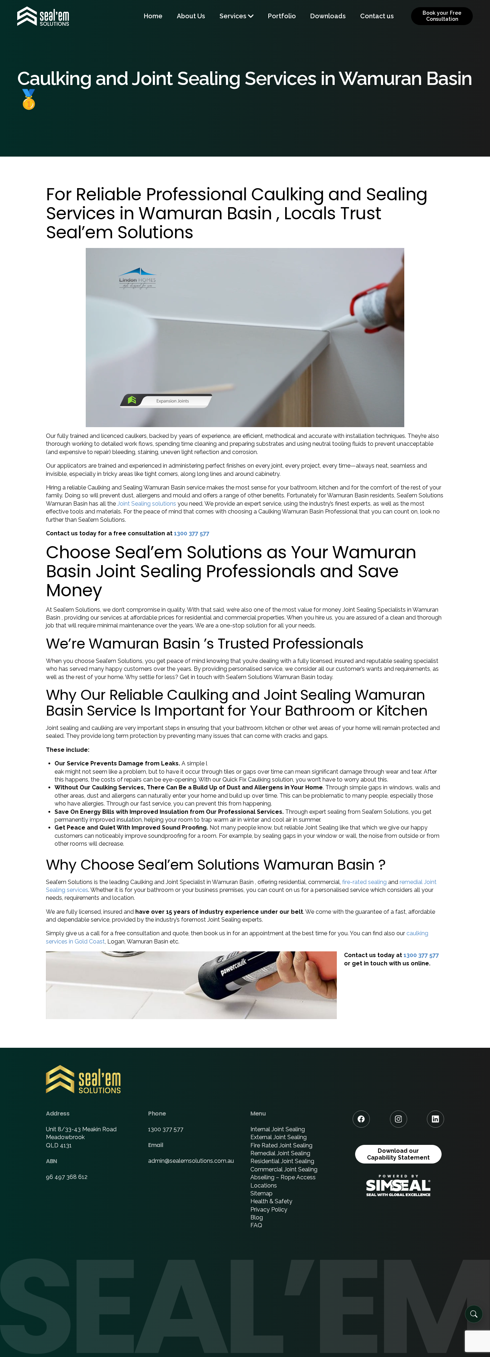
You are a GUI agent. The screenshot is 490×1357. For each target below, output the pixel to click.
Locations (263, 1185)
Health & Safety (271, 1201)
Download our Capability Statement (398, 1154)
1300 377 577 (191, 533)
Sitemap (261, 1193)
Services (233, 16)
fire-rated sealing (364, 882)
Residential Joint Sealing (282, 1161)
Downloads (328, 16)
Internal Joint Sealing (277, 1129)
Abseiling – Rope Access (283, 1177)
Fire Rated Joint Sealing (281, 1145)
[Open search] (474, 1314)
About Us (191, 16)
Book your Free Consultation (442, 16)
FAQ (256, 1225)
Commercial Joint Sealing (283, 1169)
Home (153, 16)
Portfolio (282, 16)
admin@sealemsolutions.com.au (191, 1160)
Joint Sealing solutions (146, 503)
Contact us (377, 16)
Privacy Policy (268, 1209)
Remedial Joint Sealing (280, 1153)
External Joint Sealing (278, 1137)
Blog (256, 1217)
